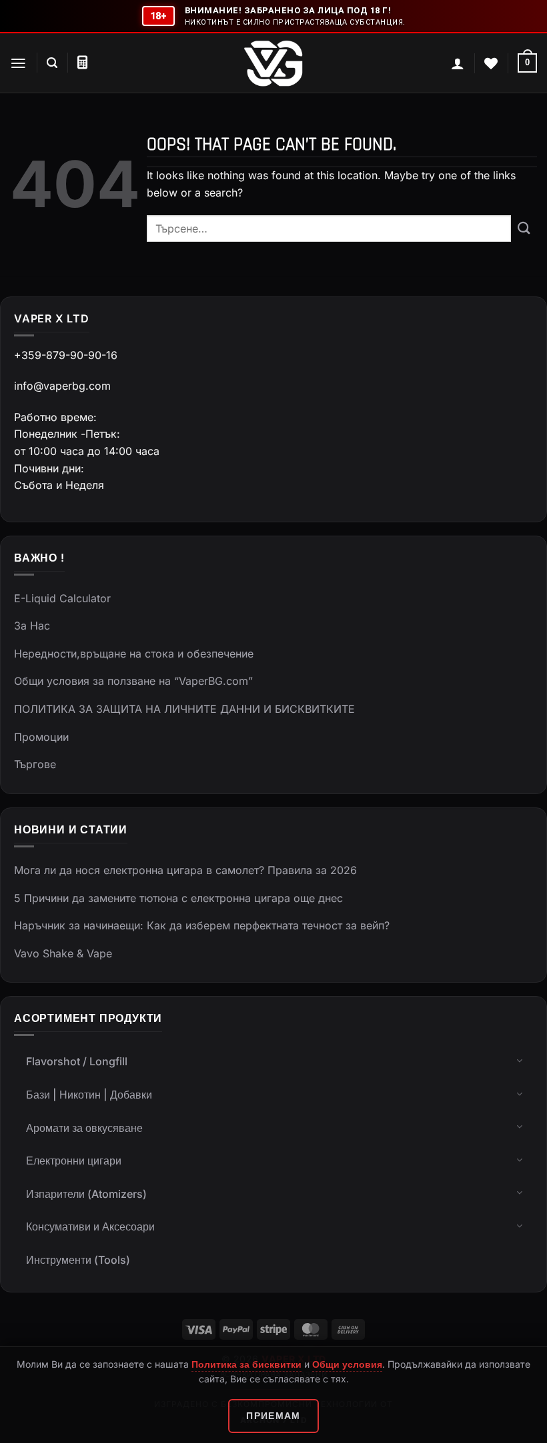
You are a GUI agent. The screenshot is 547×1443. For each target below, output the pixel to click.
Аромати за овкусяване (84, 1128)
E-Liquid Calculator (62, 598)
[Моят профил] (457, 63)
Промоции (41, 736)
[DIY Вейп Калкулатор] (82, 62)
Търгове (35, 764)
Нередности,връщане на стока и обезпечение (133, 653)
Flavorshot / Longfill (76, 1061)
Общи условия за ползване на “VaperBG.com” (133, 681)
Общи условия (347, 1364)
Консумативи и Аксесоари (90, 1226)
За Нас (32, 625)
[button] (18, 63)
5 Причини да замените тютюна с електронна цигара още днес (178, 898)
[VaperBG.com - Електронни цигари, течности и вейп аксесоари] (273, 63)
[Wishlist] (491, 63)
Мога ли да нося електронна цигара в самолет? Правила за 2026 (185, 870)
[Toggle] (519, 1060)
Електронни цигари (73, 1160)
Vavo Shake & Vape (63, 953)
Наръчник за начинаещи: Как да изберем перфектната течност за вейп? (202, 925)
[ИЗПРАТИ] (524, 229)
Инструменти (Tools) (78, 1259)
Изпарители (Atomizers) (86, 1194)
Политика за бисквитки (246, 1364)
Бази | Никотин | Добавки (89, 1094)
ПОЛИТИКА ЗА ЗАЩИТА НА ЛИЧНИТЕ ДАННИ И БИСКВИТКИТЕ (184, 709)
